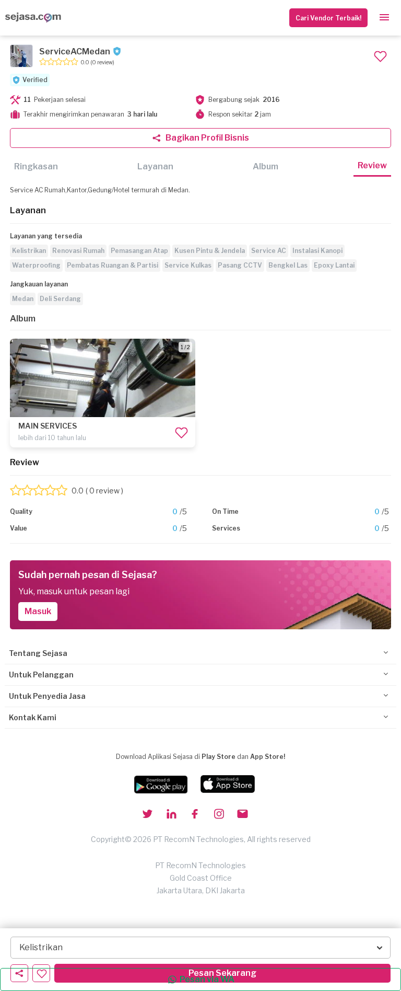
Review (372, 165)
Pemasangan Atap (139, 251)
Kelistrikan (29, 251)
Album (265, 166)
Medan (22, 299)
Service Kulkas (187, 265)
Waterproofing (36, 265)
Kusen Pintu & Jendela (209, 251)
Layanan (155, 166)
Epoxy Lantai (334, 265)
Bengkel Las (288, 265)
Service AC (268, 251)
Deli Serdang (60, 299)
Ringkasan (36, 166)
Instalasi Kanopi (317, 251)
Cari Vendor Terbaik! (328, 18)
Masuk (38, 611)
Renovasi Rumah (78, 251)
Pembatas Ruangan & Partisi (112, 265)
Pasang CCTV (240, 265)
